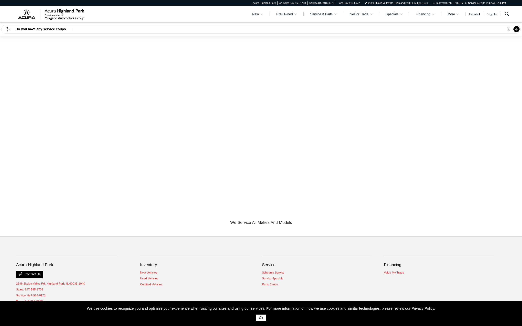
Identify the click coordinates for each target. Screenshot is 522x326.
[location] (366, 3)
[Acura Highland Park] (51, 14)
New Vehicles (148, 272)
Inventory (148, 264)
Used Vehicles (149, 278)
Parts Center (270, 284)
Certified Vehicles (151, 284)
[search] (507, 14)
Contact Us (32, 274)
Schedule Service (273, 272)
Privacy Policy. (423, 308)
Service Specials (272, 278)
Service (268, 264)
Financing (392, 264)
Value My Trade (394, 272)
